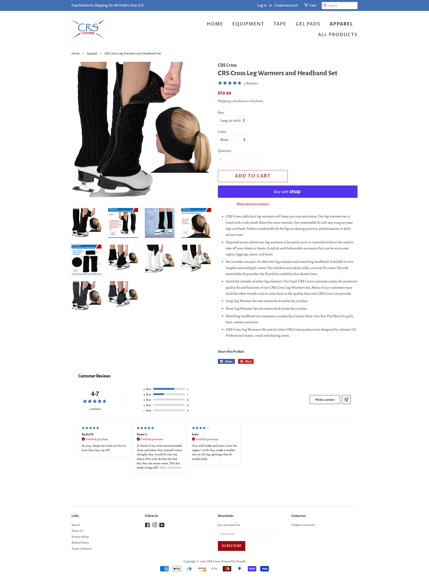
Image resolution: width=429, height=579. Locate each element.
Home (215, 24)
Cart (313, 5)
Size (221, 112)
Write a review (324, 400)
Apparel (341, 24)
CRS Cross (213, 561)
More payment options (253, 203)
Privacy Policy (80, 537)
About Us (77, 531)
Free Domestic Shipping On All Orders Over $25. (108, 5)
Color (222, 131)
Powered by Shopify (233, 561)
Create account (286, 5)
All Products (338, 35)
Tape (279, 24)
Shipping (224, 101)
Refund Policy (80, 542)
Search (76, 525)
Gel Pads (308, 24)
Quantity (224, 150)
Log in (262, 5)
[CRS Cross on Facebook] (147, 526)
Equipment (248, 24)
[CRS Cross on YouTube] (161, 526)
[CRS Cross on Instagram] (154, 526)
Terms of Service (82, 548)
